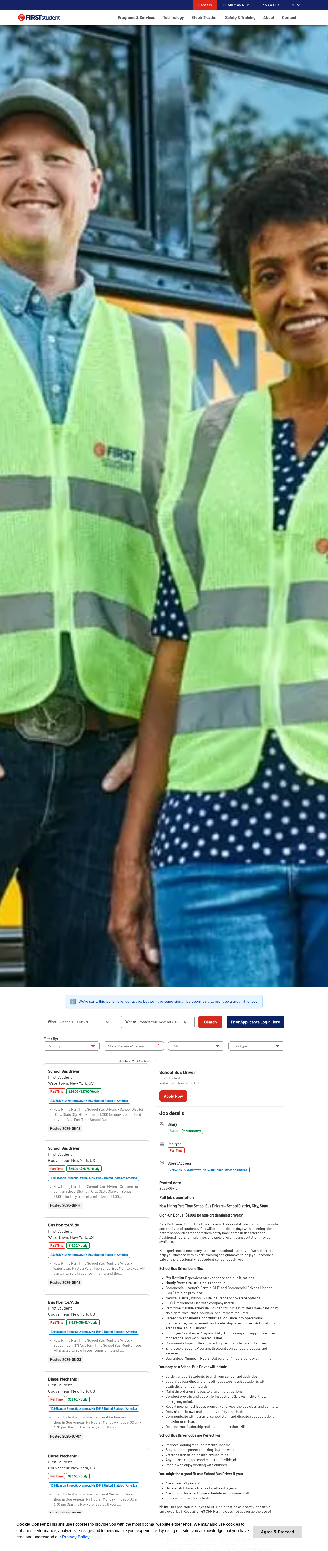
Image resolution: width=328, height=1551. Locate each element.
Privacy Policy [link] (76, 1537)
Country (54, 1046)
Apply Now (173, 1095)
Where (130, 1022)
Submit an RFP (236, 5)
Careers (205, 5)
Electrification (205, 17)
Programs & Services (136, 17)
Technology (173, 17)
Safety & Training (240, 17)
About (268, 17)
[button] (64, 1071)
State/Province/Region (126, 1046)
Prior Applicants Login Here (255, 1021)
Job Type (240, 1046)
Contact (289, 17)
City (175, 1046)
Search (210, 1021)
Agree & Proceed (277, 1532)
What (52, 1022)
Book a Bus (270, 5)
